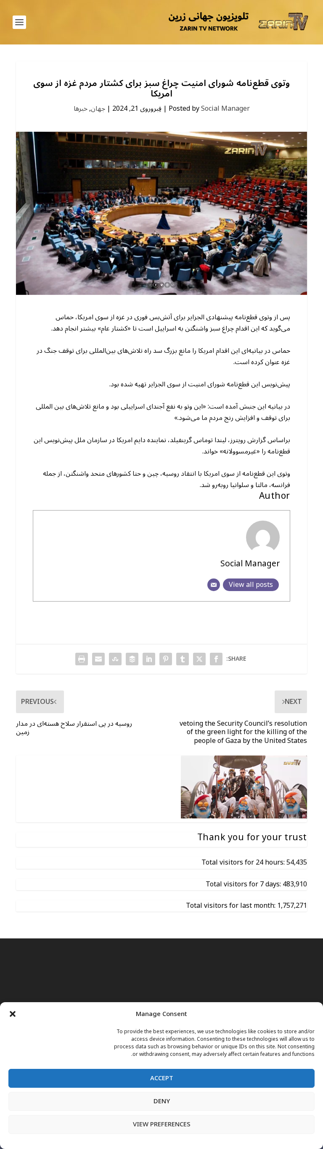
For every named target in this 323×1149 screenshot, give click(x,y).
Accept (161, 1078)
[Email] (213, 584)
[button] (12, 1014)
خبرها (80, 109)
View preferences (162, 1124)
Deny (162, 1101)
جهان (98, 109)
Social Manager (225, 109)
